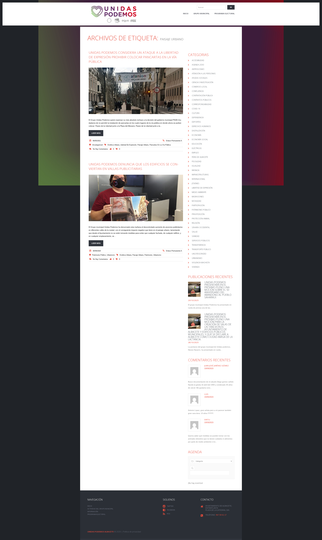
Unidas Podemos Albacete (100, 531)
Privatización (198, 214)
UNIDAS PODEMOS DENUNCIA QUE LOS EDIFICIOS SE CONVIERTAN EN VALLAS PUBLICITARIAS (133, 166)
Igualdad (196, 166)
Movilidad (196, 201)
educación (197, 144)
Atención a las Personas (204, 73)
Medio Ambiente (199, 192)
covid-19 (196, 108)
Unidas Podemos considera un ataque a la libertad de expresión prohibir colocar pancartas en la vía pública (133, 57)
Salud (194, 231)
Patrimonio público (99, 255)
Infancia (195, 170)
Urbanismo (111, 255)
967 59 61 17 (221, 515)
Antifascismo (198, 69)
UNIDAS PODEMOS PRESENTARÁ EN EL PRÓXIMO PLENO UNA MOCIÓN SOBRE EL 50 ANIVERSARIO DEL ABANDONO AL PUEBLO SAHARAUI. (217, 290)
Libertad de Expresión (202, 187)
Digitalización (198, 130)
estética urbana (113, 145)
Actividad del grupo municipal (100, 509)
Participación (198, 205)
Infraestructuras (200, 174)
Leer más (95, 133)
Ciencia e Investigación (202, 82)
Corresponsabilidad (201, 104)
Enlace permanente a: (174, 141)
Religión (196, 223)
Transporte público (201, 249)
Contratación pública (202, 95)
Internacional (198, 179)
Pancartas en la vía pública (160, 145)
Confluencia (198, 91)
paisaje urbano (143, 145)
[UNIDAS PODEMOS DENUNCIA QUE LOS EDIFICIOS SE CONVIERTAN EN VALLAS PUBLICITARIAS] (136, 198)
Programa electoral (224, 13)
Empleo (195, 152)
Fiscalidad (196, 161)
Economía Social (200, 139)
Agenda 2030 (198, 64)
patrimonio (148, 255)
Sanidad (195, 236)
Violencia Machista (201, 262)
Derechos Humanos (201, 126)
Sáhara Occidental (201, 227)
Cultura (195, 113)
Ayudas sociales (199, 78)
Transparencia (199, 245)
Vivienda (195, 267)
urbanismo (157, 255)
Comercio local (199, 86)
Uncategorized (97, 145)
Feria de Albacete (200, 157)
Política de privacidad (132, 531)
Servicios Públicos (201, 240)
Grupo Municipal (201, 13)
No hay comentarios (100, 149)
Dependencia (198, 117)
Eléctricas (197, 148)
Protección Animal (201, 218)
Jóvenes (195, 183)
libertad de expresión (128, 145)
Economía (196, 135)
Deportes (196, 122)
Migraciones (198, 196)
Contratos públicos (201, 100)
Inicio (185, 13)
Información (92, 511)
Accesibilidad (198, 60)
